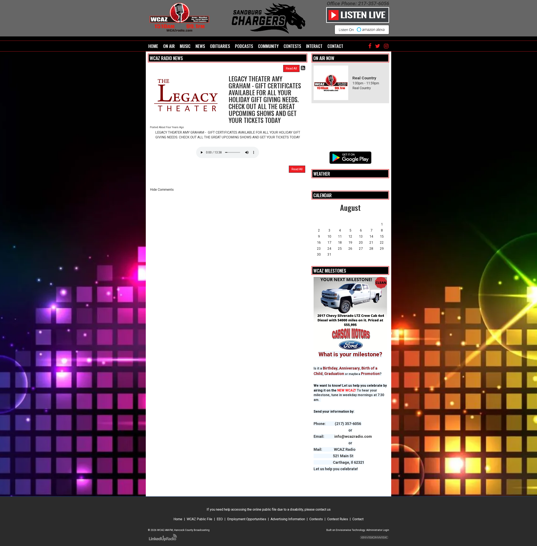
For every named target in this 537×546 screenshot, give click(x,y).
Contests (316, 519)
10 (329, 236)
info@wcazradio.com (353, 436)
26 (350, 249)
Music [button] (185, 46)
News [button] (200, 46)
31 (329, 254)
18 (340, 243)
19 (350, 243)
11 (340, 236)
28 (371, 249)
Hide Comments (162, 190)
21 (371, 243)
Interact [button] (314, 46)
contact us (323, 509)
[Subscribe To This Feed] (303, 68)
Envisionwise (343, 530)
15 (382, 236)
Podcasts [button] (244, 46)
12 (350, 236)
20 (361, 243)
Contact (358, 519)
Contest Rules (337, 519)
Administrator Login (377, 530)
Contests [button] (292, 46)
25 (340, 249)
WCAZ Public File (199, 519)
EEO (220, 519)
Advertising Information (288, 519)
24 (329, 249)
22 (382, 243)
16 (319, 243)
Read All (291, 68)
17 (329, 243)
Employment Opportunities (246, 519)
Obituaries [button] (220, 46)
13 (361, 236)
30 (319, 254)
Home (153, 46)
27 (361, 249)
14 (371, 236)
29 (382, 249)
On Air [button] (169, 46)
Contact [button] (335, 46)
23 (319, 249)
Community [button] (268, 46)
